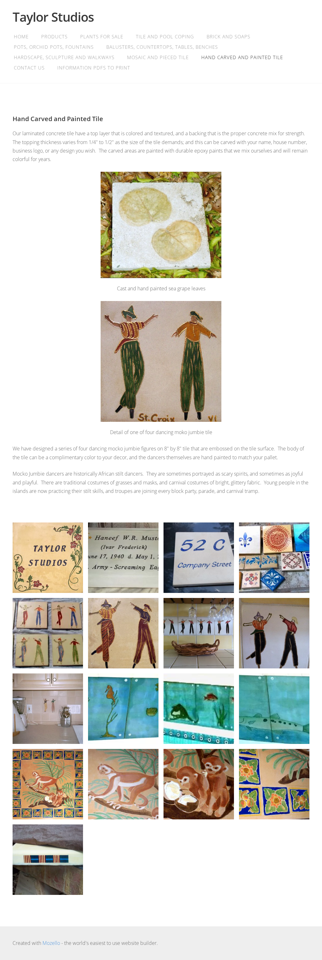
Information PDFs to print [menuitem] (93, 67)
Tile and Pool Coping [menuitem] (165, 36)
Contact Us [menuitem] (29, 67)
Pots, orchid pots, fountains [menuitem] (54, 47)
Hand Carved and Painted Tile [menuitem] (242, 57)
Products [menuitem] (54, 36)
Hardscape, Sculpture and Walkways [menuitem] (64, 57)
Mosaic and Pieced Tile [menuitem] (158, 57)
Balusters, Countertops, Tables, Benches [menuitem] (162, 47)
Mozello (51, 943)
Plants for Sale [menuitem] (101, 36)
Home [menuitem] (21, 36)
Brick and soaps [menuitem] (228, 36)
